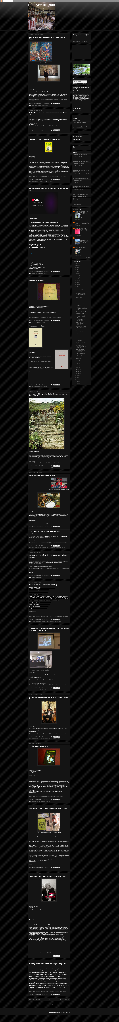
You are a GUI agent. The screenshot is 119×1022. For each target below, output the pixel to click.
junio (77, 363)
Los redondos (40, 273)
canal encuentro (38, 689)
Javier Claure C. (54, 869)
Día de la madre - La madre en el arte (42, 475)
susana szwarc (44, 386)
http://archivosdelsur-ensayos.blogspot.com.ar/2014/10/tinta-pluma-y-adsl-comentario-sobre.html (48, 542)
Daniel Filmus (44, 689)
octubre (78, 291)
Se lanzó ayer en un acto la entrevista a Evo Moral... (81, 335)
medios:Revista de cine (37, 281)
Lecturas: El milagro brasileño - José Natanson (45, 139)
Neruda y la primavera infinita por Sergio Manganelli (47, 964)
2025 (76, 265)
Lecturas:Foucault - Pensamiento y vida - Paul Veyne (47, 876)
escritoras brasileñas (36, 467)
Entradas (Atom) (51, 1004)
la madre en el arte (52, 528)
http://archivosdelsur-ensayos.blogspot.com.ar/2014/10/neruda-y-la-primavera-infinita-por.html (47, 991)
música (45, 273)
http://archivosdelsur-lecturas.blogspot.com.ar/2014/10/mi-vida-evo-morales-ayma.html (46, 796)
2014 (76, 286)
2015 (76, 284)
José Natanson (50, 181)
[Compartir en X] (56, 103)
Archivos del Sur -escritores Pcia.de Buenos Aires (81, 212)
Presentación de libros (37, 326)
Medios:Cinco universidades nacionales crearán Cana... (80, 299)
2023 (76, 269)
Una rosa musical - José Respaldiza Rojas (43, 585)
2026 (76, 263)
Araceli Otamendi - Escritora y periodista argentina (79, 123)
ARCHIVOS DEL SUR (41, 5)
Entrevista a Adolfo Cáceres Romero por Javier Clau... (81, 346)
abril (77, 367)
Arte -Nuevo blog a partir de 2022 (80, 194)
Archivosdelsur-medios (78, 189)
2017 (76, 280)
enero (77, 373)
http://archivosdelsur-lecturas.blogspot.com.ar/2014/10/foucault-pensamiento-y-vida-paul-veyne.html (48, 952)
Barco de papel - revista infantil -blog (81, 196)
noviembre (78, 289)
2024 (76, 267)
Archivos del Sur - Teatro (78, 165)
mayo (77, 365)
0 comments (46, 103)
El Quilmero (76, 202)
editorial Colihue (35, 801)
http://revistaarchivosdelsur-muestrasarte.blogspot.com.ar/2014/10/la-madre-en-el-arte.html (47, 523)
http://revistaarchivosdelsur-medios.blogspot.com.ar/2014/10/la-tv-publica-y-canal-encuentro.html (48, 684)
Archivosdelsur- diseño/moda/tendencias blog (79, 183)
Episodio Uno (34, 273)
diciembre (78, 288)
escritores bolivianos (46, 869)
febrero (78, 371)
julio (77, 362)
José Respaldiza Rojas (44, 621)
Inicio (50, 999)
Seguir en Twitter (77, 204)
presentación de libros (36, 386)
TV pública (59, 738)
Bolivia (33, 689)
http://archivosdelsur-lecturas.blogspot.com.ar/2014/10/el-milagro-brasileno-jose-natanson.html (47, 176)
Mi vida (48, 801)
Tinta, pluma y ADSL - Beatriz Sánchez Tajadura (45, 531)
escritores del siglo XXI (60, 547)
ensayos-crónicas (35, 621)
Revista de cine (41, 322)
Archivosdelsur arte (77, 180)
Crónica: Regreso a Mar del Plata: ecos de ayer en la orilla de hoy (80, 41)
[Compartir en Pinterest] (59, 103)
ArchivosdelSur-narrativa (81, 238)
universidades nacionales (46, 132)
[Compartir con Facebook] (58, 103)
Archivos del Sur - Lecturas (79, 156)
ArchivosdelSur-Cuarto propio (82, 222)
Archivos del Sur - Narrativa (79, 159)
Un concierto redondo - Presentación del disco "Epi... (81, 308)
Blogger (68, 1012)
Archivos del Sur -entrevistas (79, 168)
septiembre (78, 358)
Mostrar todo (88, 257)
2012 (76, 377)
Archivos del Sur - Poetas (78, 163)
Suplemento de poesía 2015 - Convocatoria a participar (48, 555)
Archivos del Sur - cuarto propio (80, 154)
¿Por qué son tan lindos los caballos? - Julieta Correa (84, 230)
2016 (76, 282)
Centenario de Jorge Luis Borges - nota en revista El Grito (80, 126)
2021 (76, 273)
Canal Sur (34, 132)
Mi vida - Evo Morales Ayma (38, 746)
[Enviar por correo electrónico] (54, 103)
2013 (76, 375)
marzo (77, 369)
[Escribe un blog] (55, 103)
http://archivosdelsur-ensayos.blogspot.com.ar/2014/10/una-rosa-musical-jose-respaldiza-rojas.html (48, 616)
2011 (76, 379)
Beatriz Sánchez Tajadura (44, 547)
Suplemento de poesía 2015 (37, 577)
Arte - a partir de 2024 (78, 191)
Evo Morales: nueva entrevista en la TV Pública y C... (80, 339)
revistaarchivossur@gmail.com (35, 563)
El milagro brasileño (42, 181)
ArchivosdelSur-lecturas (80, 228)
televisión (38, 132)
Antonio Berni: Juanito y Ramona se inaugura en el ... (81, 294)
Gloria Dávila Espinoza (43, 528)
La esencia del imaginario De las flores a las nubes (51, 467)
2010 (76, 381)
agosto (77, 360)
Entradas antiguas (64, 999)
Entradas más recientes (34, 999)
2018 (76, 278)
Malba (46, 105)
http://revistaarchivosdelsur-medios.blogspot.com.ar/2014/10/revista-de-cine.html (45, 317)
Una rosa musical (57, 621)
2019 (76, 276)
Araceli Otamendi (36, 103)
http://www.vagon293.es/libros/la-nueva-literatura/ (38, 540)
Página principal (76, 120)
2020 (76, 275)
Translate (84, 83)
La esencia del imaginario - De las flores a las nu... (81, 316)
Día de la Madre (35, 528)
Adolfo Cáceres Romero (36, 869)
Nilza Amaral (64, 467)
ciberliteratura (52, 547)
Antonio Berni (34, 105)
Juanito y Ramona (41, 105)
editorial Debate (35, 181)
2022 (76, 271)
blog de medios (35, 322)
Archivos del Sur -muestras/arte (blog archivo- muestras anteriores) (81, 174)
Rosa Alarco (51, 621)
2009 (76, 383)
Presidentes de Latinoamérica (59, 689)
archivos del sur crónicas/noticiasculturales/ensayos (81, 178)
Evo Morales (50, 689)
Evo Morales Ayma (42, 801)
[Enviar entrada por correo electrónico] (52, 103)
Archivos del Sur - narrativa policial (80, 161)
